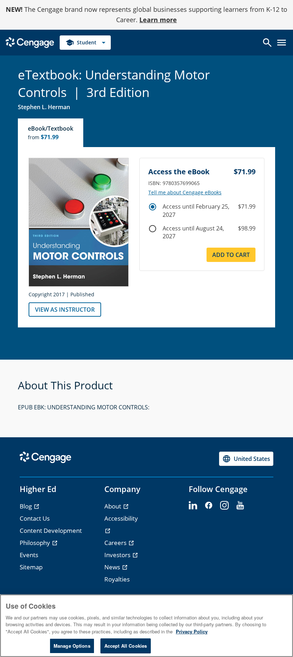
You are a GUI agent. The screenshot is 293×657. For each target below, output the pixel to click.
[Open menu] (281, 42)
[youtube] (240, 505)
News (112, 567)
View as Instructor (65, 309)
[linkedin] (193, 505)
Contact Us (35, 518)
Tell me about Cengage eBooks (185, 192)
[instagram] (224, 505)
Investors (118, 555)
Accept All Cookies (125, 645)
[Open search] (267, 42)
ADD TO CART (231, 255)
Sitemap (31, 567)
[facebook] (208, 505)
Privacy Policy (192, 631)
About (113, 506)
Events (29, 555)
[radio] (152, 207)
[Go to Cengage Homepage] (30, 41)
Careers (116, 543)
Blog (26, 506)
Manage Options (72, 645)
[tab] (51, 132)
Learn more (158, 19)
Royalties (117, 579)
